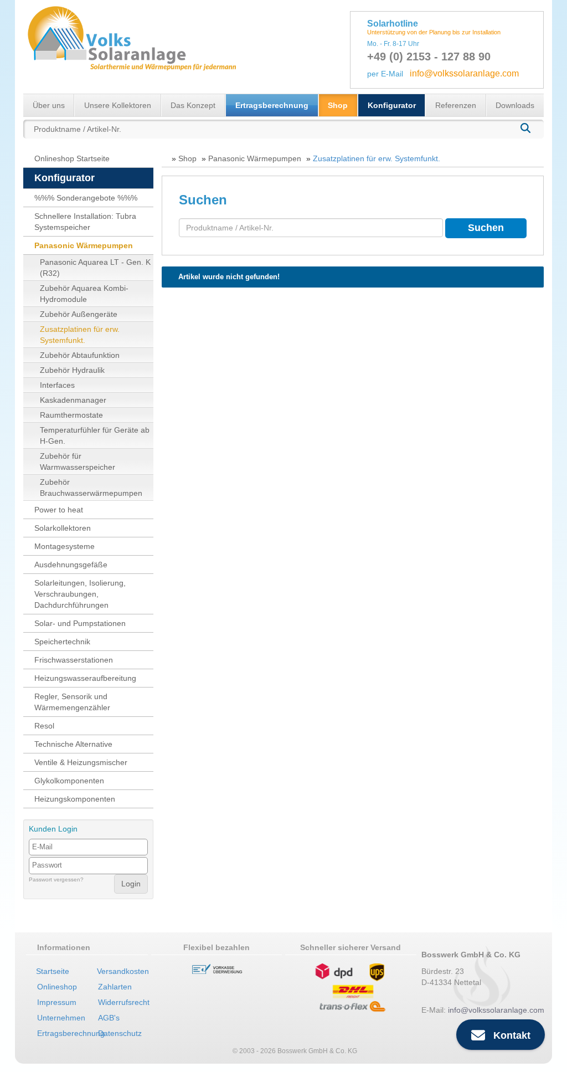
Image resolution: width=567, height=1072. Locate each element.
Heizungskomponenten (74, 798)
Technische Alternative (73, 744)
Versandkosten (121, 971)
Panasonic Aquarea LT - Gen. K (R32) (95, 268)
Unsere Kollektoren (117, 105)
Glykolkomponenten (69, 780)
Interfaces (57, 385)
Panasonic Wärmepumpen (83, 245)
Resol (44, 725)
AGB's (109, 1017)
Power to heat (58, 509)
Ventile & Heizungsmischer (80, 762)
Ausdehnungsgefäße (70, 564)
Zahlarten (115, 986)
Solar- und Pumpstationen (80, 623)
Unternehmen (61, 1017)
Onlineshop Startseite (72, 158)
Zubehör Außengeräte (78, 314)
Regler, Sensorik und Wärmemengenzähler (72, 702)
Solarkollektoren (62, 528)
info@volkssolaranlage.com (464, 73)
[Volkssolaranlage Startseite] (131, 46)
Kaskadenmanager (73, 400)
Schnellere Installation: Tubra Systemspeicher (85, 222)
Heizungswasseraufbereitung (85, 678)
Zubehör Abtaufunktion (80, 355)
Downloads (515, 105)
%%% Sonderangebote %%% (85, 197)
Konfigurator (392, 105)
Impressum (56, 1002)
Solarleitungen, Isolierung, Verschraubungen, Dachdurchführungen (80, 593)
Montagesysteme (64, 546)
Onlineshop (57, 986)
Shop (338, 105)
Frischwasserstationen (73, 659)
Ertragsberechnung (271, 105)
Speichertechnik (62, 641)
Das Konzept (193, 105)
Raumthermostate (71, 415)
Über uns (49, 105)
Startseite (52, 971)
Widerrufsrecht (122, 1002)
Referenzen (455, 105)
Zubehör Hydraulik (72, 370)
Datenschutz (120, 1033)
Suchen (486, 227)
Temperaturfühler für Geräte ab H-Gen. (95, 435)
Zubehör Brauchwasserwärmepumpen (91, 487)
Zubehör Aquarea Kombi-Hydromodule (84, 294)
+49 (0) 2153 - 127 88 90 (429, 56)
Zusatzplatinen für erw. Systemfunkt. (80, 335)
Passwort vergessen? (56, 879)
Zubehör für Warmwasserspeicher (77, 461)
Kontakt (507, 1035)
